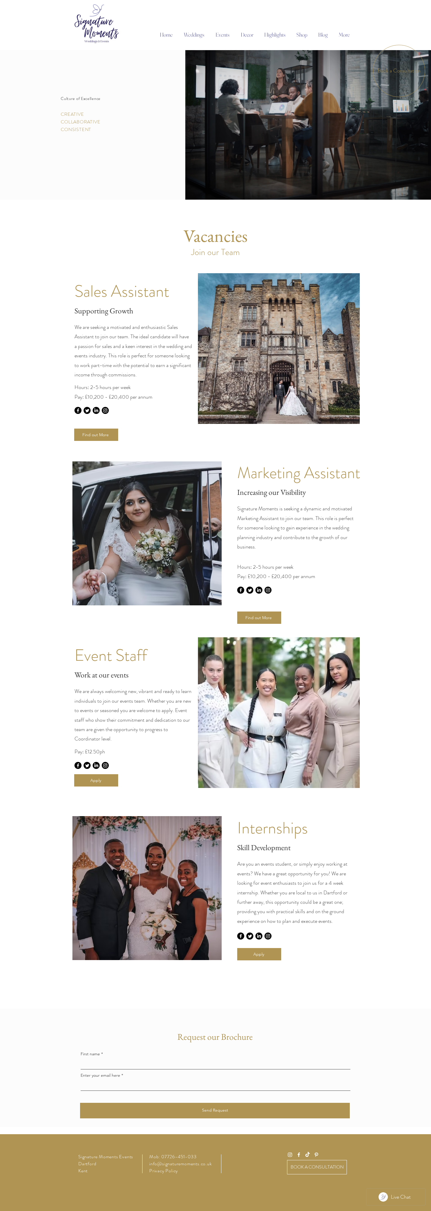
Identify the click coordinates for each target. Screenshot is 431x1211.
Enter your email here (100, 1075)
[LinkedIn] (96, 410)
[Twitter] (87, 410)
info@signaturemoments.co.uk (180, 1163)
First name (90, 1054)
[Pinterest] (316, 1155)
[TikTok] (307, 1155)
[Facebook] (78, 410)
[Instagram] (105, 410)
